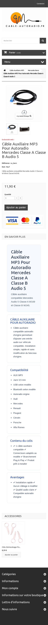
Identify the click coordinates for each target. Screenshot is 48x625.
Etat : (4, 167)
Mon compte (10, 588)
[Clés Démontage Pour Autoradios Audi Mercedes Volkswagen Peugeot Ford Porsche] (13, 532)
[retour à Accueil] (4, 70)
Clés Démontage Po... (11, 547)
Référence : (6, 163)
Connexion (40, 3)
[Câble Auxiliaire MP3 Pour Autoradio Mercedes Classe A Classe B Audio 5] (12, 129)
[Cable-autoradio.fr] (24, 20)
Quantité (7, 194)
